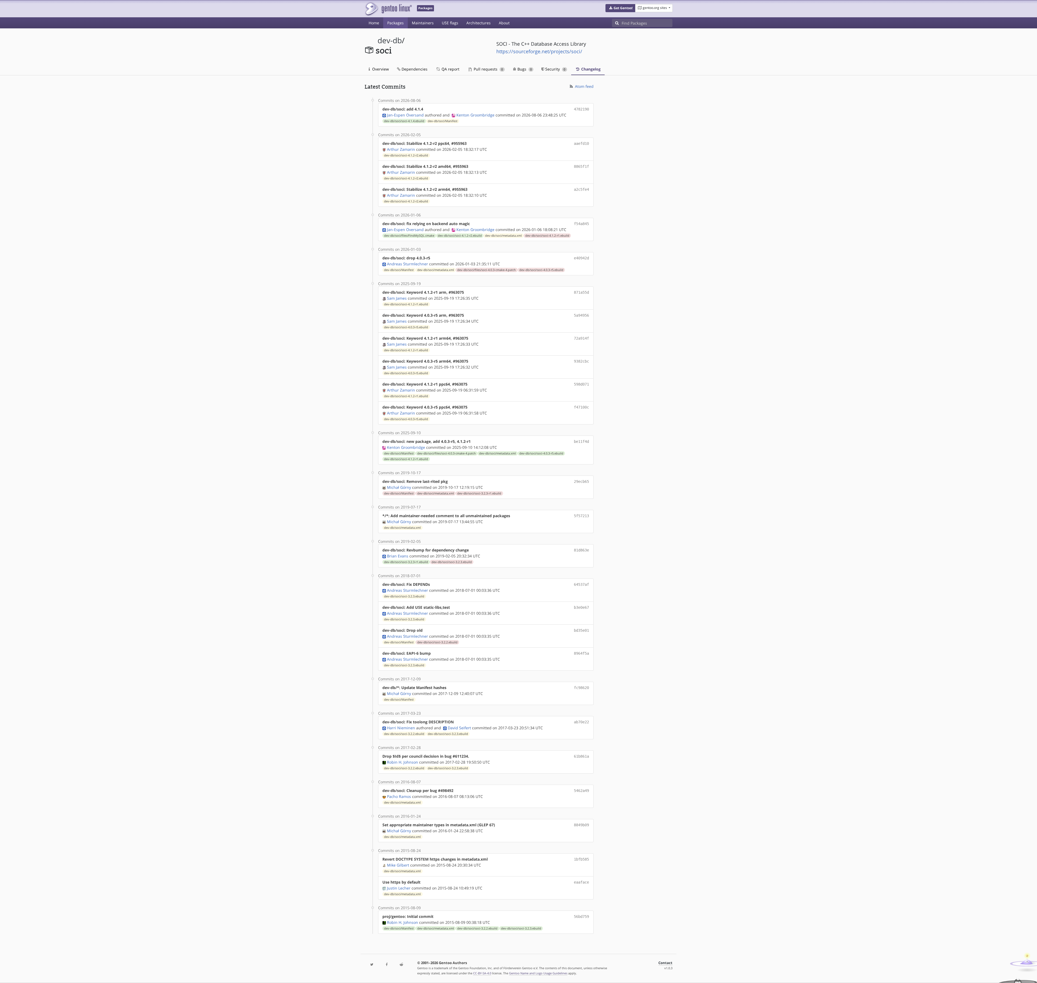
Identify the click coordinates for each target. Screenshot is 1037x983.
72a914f (581, 338)
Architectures (478, 22)
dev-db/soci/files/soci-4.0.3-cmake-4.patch (486, 270)
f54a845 (581, 224)
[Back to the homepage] (388, 8)
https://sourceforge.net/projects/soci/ (539, 51)
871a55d (581, 292)
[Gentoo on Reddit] (401, 965)
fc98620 (581, 688)
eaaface (581, 882)
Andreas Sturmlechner (407, 263)
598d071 (581, 384)
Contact (665, 963)
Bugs (524, 69)
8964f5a (581, 653)
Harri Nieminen (401, 727)
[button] (620, 8)
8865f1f (581, 166)
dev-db (390, 40)
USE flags (450, 22)
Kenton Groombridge (475, 115)
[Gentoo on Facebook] (386, 965)
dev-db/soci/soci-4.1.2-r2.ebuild (406, 155)
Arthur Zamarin (401, 149)
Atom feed (584, 86)
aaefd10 (581, 143)
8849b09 (581, 825)
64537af (581, 584)
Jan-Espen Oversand (405, 115)
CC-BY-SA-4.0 (482, 973)
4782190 (581, 109)
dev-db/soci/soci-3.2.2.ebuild (437, 642)
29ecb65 (581, 481)
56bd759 (581, 916)
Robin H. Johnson (402, 762)
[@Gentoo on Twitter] (372, 965)
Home (374, 22)
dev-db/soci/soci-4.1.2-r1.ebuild (547, 236)
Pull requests (488, 69)
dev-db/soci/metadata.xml (503, 236)
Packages (395, 22)
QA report (449, 69)
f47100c (581, 407)
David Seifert (459, 727)
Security (554, 69)
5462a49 (581, 790)
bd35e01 (581, 630)
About (504, 22)
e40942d (581, 258)
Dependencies (413, 69)
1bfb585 (581, 859)
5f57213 (581, 516)
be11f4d (581, 441)
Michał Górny (399, 487)
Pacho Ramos (399, 796)
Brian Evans (397, 556)
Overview (380, 69)
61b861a (581, 756)
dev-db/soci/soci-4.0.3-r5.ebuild (541, 270)
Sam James (397, 298)
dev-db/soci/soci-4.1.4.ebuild (404, 121)
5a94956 (581, 315)
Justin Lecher (398, 888)
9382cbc (581, 361)
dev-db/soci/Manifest (442, 121)
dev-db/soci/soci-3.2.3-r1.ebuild (479, 493)
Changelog (590, 69)
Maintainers (423, 22)
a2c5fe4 (581, 189)
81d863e (581, 550)
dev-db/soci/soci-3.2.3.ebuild (452, 562)
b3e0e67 (581, 607)
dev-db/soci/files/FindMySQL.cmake (409, 236)
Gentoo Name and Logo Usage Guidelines (538, 973)
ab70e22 (581, 722)
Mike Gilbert (398, 865)
